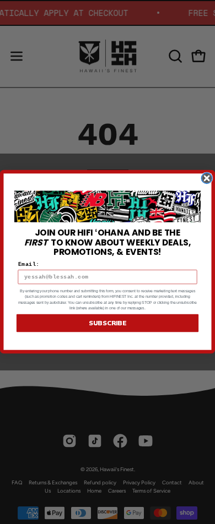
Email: (29, 264)
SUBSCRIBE (107, 323)
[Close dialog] (206, 178)
